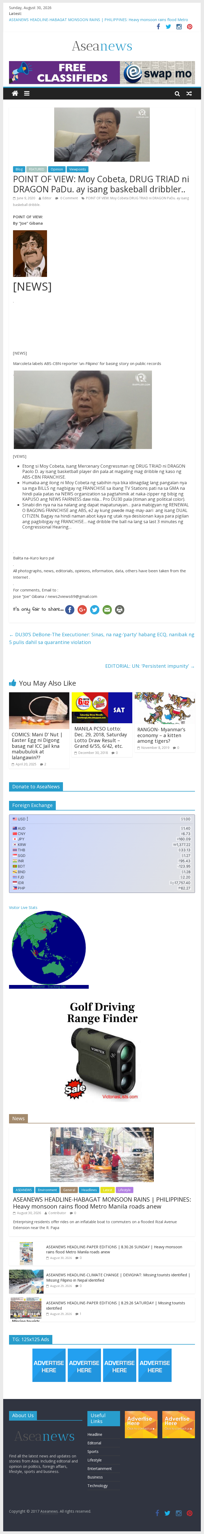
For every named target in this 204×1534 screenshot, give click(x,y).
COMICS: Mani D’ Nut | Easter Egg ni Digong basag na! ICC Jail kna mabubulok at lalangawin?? (37, 746)
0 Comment (69, 198)
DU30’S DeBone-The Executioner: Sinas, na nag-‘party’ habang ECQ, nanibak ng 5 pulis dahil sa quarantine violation (101, 638)
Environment (47, 1190)
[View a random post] (189, 93)
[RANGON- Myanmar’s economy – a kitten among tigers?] (165, 695)
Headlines (89, 1190)
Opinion (57, 169)
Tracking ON (57, 987)
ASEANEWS (24, 1190)
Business (95, 1477)
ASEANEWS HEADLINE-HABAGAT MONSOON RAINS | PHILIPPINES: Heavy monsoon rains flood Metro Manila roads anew (102, 1202)
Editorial (94, 1442)
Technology (97, 1485)
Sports (93, 1451)
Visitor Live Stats (23, 907)
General (69, 1190)
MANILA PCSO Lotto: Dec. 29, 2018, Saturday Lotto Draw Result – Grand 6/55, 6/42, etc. (100, 737)
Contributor (57, 1213)
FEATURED (36, 169)
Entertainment (99, 1468)
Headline (94, 1434)
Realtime (38, 987)
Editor (47, 198)
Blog (19, 169)
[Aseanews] (15, 93)
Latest (107, 1190)
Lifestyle (124, 1190)
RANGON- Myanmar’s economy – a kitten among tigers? (161, 735)
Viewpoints (77, 169)
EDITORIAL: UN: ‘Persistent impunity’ (150, 666)
